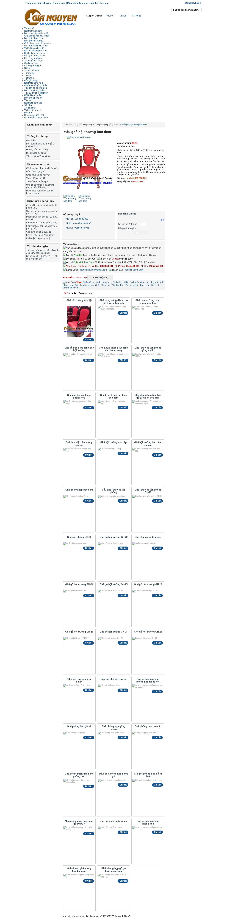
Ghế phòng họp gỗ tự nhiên (113, 727)
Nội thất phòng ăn (32, 95)
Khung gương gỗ (32, 65)
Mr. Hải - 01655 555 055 (77, 228)
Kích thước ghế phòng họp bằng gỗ (79, 869)
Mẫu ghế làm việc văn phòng (114, 491)
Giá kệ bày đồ (31, 63)
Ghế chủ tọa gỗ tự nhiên (148, 537)
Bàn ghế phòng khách (35, 55)
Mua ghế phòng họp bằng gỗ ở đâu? (79, 822)
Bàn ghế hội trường (33, 41)
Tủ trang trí (29, 78)
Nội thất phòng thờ (33, 103)
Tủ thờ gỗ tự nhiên (33, 110)
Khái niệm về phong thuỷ (38, 238)
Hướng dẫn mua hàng (37, 149)
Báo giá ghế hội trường (113, 679)
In (64, 137)
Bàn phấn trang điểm (34, 90)
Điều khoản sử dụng (36, 153)
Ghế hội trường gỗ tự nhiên (79, 680)
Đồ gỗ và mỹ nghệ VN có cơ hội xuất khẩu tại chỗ (41, 257)
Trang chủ (30, 3)
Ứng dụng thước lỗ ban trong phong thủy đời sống (40, 186)
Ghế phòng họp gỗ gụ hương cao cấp (113, 869)
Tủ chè (27, 75)
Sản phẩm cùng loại (75, 277)
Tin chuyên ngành (38, 246)
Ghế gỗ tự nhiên (120, 282)
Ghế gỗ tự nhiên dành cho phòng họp (79, 775)
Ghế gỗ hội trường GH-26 (148, 584)
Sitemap (104, 3)
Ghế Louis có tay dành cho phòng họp (147, 301)
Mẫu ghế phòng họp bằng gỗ (113, 775)
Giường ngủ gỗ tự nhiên (36, 85)
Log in (198, 3)
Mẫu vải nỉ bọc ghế (77, 3)
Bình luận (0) (100, 277)
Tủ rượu (28, 100)
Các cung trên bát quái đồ (38, 232)
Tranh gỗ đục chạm (33, 60)
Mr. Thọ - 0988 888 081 (76, 219)
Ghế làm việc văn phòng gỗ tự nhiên (148, 349)
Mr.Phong (136, 16)
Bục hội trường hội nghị (35, 50)
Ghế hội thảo (118, 285)
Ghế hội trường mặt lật (79, 300)
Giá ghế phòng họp (84, 285)
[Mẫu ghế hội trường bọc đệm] (70, 201)
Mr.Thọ (110, 16)
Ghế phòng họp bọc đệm (79, 489)
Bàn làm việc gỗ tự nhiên (36, 45)
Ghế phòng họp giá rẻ (79, 726)
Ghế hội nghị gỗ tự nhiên (114, 821)
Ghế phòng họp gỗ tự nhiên (37, 43)
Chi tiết (88, 339)
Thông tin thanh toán (133, 270)
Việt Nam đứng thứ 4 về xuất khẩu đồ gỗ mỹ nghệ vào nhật (42, 251)
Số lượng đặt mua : (128, 224)
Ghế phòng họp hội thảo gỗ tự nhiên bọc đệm (147, 396)
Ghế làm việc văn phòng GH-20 (148, 491)
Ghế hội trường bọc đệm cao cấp (148, 443)
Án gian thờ (29, 108)
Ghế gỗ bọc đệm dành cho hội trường (79, 349)
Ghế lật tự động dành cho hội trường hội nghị (113, 301)
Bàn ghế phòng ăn (33, 98)
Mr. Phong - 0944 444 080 (78, 223)
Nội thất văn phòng (33, 31)
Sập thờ (28, 105)
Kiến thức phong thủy (40, 200)
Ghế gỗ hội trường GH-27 (79, 631)
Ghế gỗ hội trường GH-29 (148, 631)
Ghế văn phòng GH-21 (79, 537)
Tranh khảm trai (31, 70)
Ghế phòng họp (103, 282)
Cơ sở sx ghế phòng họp (138, 285)
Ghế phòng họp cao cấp (141, 282)
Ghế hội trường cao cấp (113, 442)
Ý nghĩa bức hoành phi (37, 181)
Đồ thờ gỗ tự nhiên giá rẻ (36, 117)
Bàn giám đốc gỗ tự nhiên (36, 33)
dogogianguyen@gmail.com (93, 270)
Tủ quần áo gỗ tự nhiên (35, 88)
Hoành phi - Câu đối (34, 115)
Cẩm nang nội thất (38, 164)
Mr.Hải (122, 16)
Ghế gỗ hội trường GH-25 (114, 584)
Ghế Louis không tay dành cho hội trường (113, 349)
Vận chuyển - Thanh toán (52, 3)
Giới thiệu (31, 140)
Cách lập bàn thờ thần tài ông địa (42, 168)
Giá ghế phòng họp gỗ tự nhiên (148, 775)
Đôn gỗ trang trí (31, 80)
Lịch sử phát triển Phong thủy (40, 235)
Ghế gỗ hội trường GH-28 (114, 631)
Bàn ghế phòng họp (33, 38)
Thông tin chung (37, 136)
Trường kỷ (29, 73)
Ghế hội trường (102, 285)
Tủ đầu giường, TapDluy (36, 93)
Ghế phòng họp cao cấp (148, 726)
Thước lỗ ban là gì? (35, 178)
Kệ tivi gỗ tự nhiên (33, 58)
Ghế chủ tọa (89, 282)
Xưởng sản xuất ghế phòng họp (148, 822)
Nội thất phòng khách (34, 53)
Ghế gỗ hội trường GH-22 (114, 537)
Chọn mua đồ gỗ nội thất (38, 175)
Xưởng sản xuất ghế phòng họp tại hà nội (147, 680)
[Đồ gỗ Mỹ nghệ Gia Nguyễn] (50, 17)
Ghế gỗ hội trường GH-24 (79, 584)
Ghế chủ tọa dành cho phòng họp (79, 396)
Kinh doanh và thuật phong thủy (41, 222)
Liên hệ (94, 3)
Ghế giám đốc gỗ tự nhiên (36, 36)
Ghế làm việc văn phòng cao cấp (79, 443)
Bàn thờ (28, 113)
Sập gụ (27, 68)
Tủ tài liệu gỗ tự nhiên (34, 48)
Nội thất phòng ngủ (33, 83)
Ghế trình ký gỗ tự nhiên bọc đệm (113, 396)
